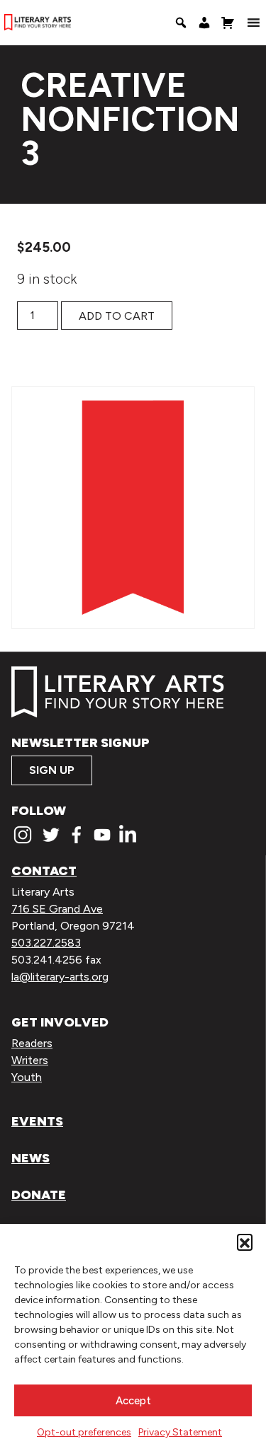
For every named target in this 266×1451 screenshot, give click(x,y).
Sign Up (51, 770)
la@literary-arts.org (60, 976)
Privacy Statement (180, 1432)
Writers (29, 1060)
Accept (133, 1400)
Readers (31, 1043)
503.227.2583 (46, 942)
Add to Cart (117, 316)
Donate (38, 1195)
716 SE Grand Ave (57, 908)
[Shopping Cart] (228, 22)
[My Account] (204, 22)
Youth (26, 1077)
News (30, 1158)
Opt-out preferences (84, 1432)
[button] (245, 1242)
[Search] (181, 22)
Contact (44, 871)
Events (37, 1121)
